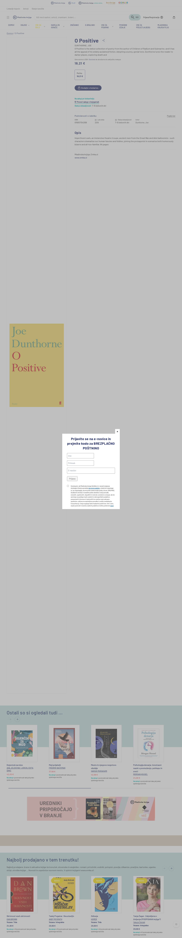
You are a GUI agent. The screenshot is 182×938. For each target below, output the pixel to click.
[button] (117, 431)
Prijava (72, 478)
